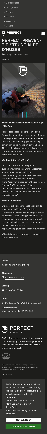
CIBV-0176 (8, 374)
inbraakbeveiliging (27, 341)
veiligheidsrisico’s (32, 344)
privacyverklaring (19, 410)
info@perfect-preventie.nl (17, 264)
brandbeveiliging (9, 341)
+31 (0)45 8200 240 (14, 277)
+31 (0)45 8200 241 (14, 290)
